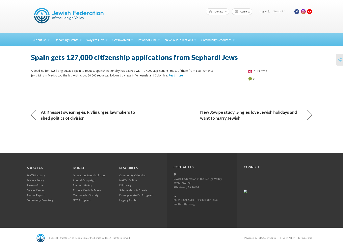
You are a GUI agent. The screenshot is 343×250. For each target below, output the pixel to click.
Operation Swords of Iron (89, 175)
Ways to (95, 40)
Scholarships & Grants (133, 190)
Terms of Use (35, 185)
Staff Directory (36, 175)
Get (121, 40)
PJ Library (125, 185)
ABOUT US (35, 168)
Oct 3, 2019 (260, 71)
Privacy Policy (35, 180)
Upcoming (66, 40)
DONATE (79, 168)
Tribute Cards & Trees (87, 190)
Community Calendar (132, 175)
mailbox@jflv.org (184, 204)
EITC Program (81, 200)
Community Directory (40, 200)
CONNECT (252, 167)
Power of (147, 40)
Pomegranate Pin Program (136, 195)
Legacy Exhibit (128, 200)
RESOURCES (128, 168)
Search (277, 11)
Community (216, 40)
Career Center (35, 190)
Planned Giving (82, 185)
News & (179, 40)
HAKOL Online (128, 180)
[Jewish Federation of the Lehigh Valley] (70, 16)
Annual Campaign (84, 180)
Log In (263, 11)
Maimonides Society (85, 195)
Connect (245, 11)
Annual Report (36, 195)
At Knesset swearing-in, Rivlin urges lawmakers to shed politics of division (88, 115)
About (39, 40)
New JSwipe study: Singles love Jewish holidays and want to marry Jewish (248, 115)
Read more (176, 75)
